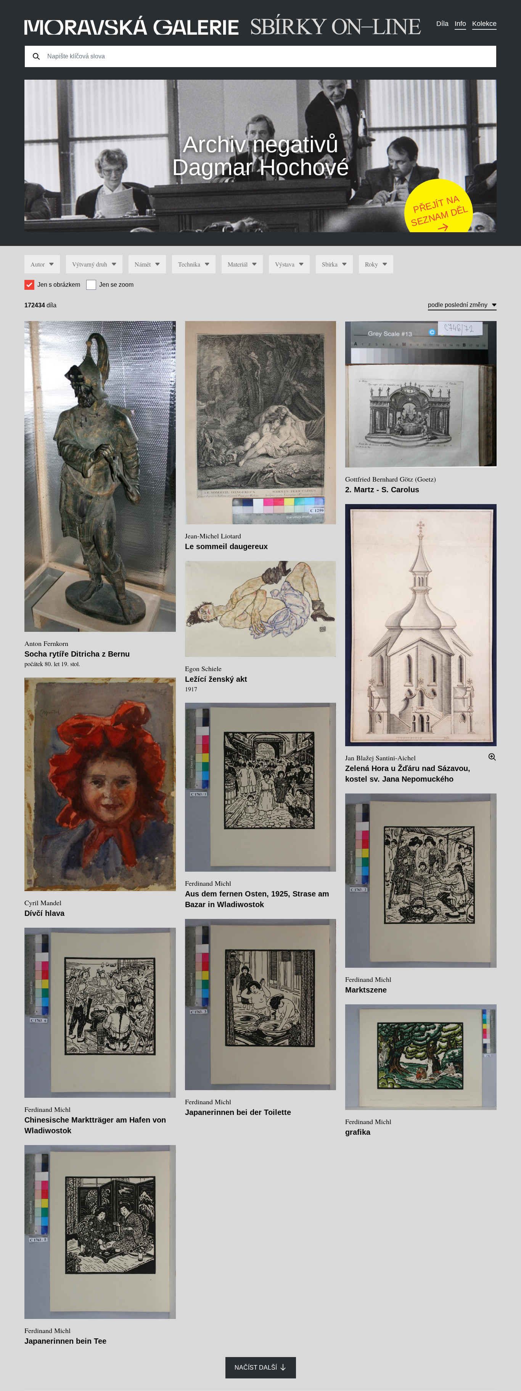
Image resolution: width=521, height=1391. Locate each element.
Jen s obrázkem (58, 284)
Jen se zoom (116, 284)
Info (460, 23)
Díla (442, 23)
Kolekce (484, 23)
